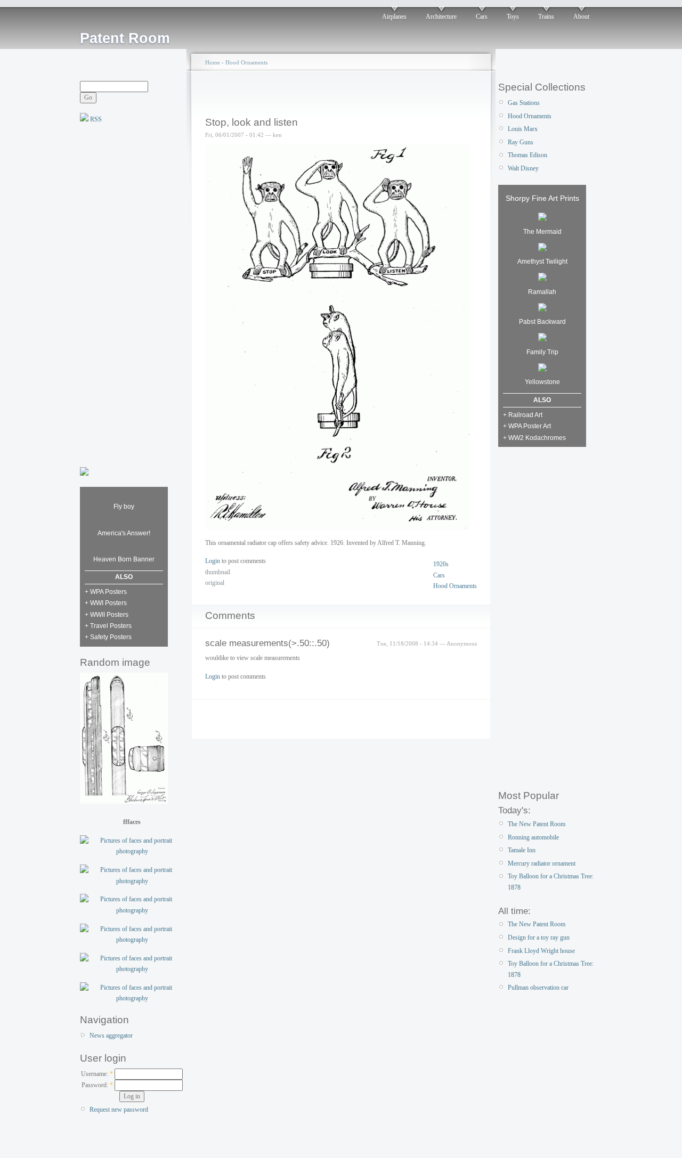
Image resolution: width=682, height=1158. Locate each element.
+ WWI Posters (106, 603)
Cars (482, 16)
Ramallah (542, 292)
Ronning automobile (533, 837)
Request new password (119, 1109)
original (214, 582)
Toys (513, 16)
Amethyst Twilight (542, 261)
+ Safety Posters (108, 637)
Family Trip (542, 352)
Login (212, 561)
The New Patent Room (536, 824)
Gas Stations (524, 103)
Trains (546, 16)
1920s (441, 564)
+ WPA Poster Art (527, 426)
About (581, 16)
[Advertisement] (122, 294)
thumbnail (217, 572)
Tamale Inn (521, 850)
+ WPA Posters (106, 592)
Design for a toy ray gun (539, 937)
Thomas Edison (527, 155)
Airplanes (394, 16)
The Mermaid (542, 231)
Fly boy (123, 506)
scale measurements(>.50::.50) (267, 643)
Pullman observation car (538, 987)
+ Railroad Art (522, 415)
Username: (97, 1074)
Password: (97, 1085)
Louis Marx (523, 129)
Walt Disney (523, 168)
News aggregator (111, 1035)
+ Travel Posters (108, 626)
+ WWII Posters (106, 614)
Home (212, 62)
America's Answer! (124, 533)
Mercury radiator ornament (541, 863)
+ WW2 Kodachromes (534, 438)
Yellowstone (542, 382)
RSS (95, 119)
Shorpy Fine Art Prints (542, 198)
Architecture (441, 16)
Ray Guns (520, 142)
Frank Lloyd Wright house (541, 951)
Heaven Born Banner (124, 559)
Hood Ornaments (246, 62)
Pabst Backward (542, 321)
